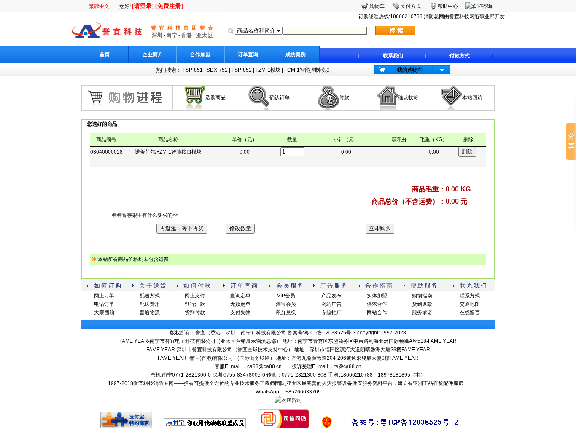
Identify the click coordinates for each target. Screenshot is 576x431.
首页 (105, 54)
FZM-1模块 (268, 70)
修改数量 (240, 228)
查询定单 (240, 296)
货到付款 (195, 312)
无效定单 (240, 304)
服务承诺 (422, 312)
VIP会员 (286, 296)
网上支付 (195, 296)
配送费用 (150, 304)
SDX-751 (217, 70)
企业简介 (153, 54)
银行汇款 (195, 304)
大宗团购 (104, 312)
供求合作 (377, 304)
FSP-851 (193, 70)
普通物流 (150, 312)
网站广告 (331, 304)
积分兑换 (286, 312)
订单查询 (248, 54)
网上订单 (104, 296)
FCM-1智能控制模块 (307, 70)
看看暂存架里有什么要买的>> (145, 215)
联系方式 (470, 296)
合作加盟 (200, 54)
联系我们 (393, 56)
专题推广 (331, 312)
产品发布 (331, 296)
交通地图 (470, 304)
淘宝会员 (286, 304)
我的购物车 (410, 70)
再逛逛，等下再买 (182, 228)
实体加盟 (377, 296)
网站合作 (377, 312)
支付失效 (240, 312)
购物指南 (422, 296)
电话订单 (104, 304)
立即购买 (380, 228)
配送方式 (150, 296)
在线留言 (470, 312)
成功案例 (295, 54)
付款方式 (459, 56)
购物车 (377, 6)
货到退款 (422, 304)
